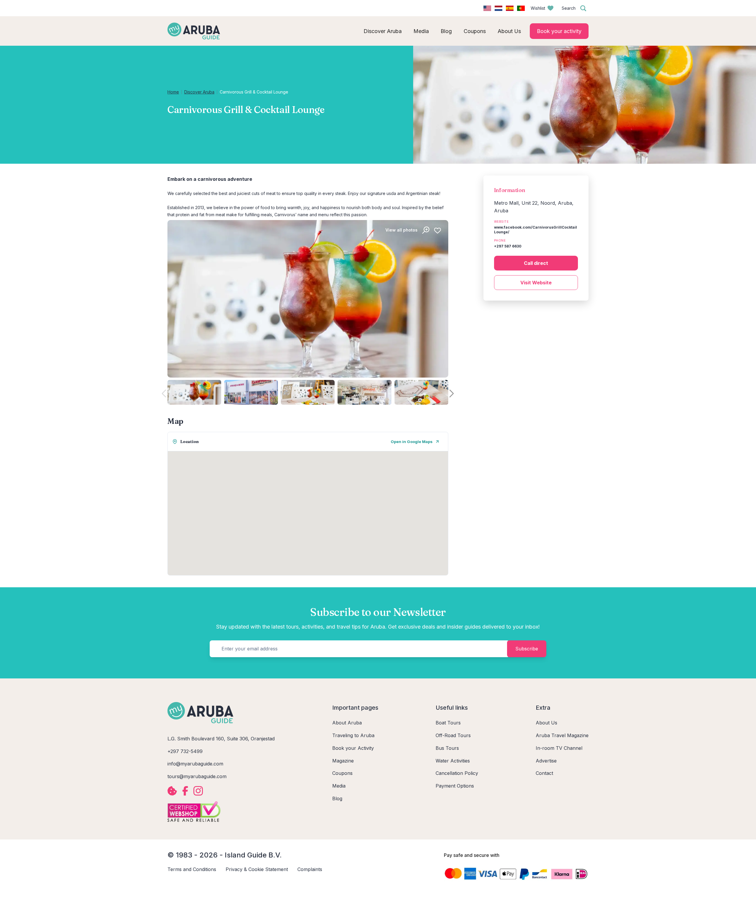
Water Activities (453, 761)
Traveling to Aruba (353, 735)
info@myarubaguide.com (195, 764)
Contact (544, 773)
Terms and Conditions (191, 869)
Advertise (546, 761)
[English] (487, 8)
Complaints (309, 869)
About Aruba (347, 723)
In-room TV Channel (559, 748)
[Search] (583, 8)
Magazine (343, 761)
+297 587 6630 (508, 246)
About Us (546, 723)
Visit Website (536, 283)
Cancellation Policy (457, 773)
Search (569, 8)
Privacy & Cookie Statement (257, 869)
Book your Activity (353, 748)
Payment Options (455, 786)
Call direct (536, 263)
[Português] (521, 8)
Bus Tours (447, 748)
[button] (452, 394)
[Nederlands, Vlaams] (498, 8)
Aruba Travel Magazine (562, 735)
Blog (337, 798)
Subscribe (526, 649)
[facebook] (185, 791)
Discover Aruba (199, 91)
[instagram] (198, 791)
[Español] (510, 8)
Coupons (342, 773)
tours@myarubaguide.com (197, 776)
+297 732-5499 (185, 751)
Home (173, 91)
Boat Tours (448, 723)
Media (339, 786)
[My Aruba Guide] (193, 31)
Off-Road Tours (453, 735)
